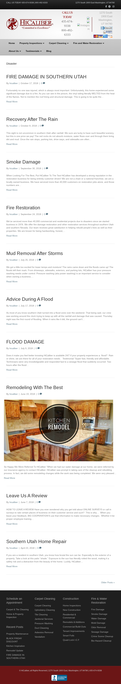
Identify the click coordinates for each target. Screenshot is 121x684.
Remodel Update (14, 650)
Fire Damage (97, 609)
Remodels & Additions (74, 622)
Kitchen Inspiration (15, 646)
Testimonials (32, 51)
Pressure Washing (44, 623)
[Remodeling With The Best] (58, 430)
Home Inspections (72, 605)
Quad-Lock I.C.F (71, 640)
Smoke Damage (23, 161)
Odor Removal (98, 627)
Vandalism (40, 637)
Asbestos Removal (44, 632)
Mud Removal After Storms (34, 253)
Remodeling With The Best (34, 387)
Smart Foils (68, 635)
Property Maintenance (17, 634)
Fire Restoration (23, 207)
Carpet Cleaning (57, 43)
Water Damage (98, 618)
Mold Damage (98, 623)
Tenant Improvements (74, 631)
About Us (14, 51)
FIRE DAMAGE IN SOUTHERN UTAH (46, 76)
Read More (11, 101)
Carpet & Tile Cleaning (17, 609)
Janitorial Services (44, 619)
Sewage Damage (99, 632)
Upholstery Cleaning (45, 610)
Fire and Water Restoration (87, 43)
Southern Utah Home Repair (36, 541)
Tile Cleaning (41, 614)
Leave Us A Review (26, 495)
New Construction (72, 610)
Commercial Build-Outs (74, 626)
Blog (48, 51)
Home (12, 43)
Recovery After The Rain (32, 119)
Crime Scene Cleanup (102, 636)
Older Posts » (108, 582)
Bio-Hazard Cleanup (101, 640)
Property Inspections (31, 43)
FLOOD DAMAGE (25, 341)
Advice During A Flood (29, 299)
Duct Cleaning (42, 628)
